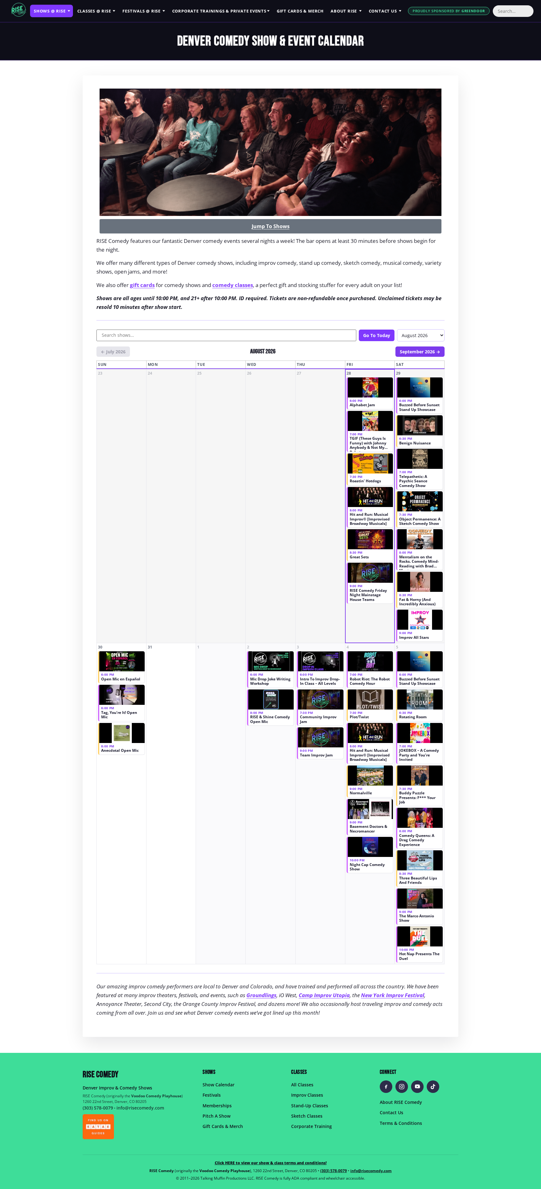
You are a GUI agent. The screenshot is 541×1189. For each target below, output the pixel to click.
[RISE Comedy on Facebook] (386, 1086)
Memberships (217, 1105)
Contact (383, 11)
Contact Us (391, 1112)
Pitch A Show (216, 1116)
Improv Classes (307, 1095)
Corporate (219, 11)
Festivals (141, 11)
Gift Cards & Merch (223, 1126)
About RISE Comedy (401, 1102)
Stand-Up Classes (309, 1105)
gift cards (142, 285)
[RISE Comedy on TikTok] (433, 1086)
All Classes (302, 1085)
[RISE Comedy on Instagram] (401, 1086)
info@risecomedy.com (140, 1108)
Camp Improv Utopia (324, 995)
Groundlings (261, 995)
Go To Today (376, 335)
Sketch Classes (306, 1116)
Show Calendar (218, 1085)
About (344, 11)
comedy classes (232, 285)
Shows (49, 11)
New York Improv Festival (392, 995)
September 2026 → (420, 352)
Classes (94, 11)
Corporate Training (311, 1126)
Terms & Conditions (401, 1123)
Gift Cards (300, 11)
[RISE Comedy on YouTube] (417, 1086)
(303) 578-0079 (98, 1108)
